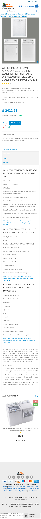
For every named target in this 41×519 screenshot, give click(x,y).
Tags (4, 158)
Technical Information (10, 149)
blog (20, 491)
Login (36, 1)
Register (30, 1)
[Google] (22, 477)
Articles (24, 491)
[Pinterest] (27, 477)
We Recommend (12, 488)
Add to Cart (16, 123)
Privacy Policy (8, 491)
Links (29, 491)
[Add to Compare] (9, 127)
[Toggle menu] (16, 5)
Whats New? (30, 487)
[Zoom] (37, 62)
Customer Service (33, 488)
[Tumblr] (31, 477)
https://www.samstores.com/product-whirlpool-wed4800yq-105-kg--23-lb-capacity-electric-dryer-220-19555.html (19, 278)
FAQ (16, 487)
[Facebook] (9, 477)
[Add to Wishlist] (4, 127)
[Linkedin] (18, 477)
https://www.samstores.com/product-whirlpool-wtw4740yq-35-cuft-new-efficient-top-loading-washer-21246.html (19, 223)
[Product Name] (20, 413)
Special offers (22, 488)
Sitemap (34, 491)
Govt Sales (22, 487)
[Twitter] (13, 477)
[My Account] (19, 6)
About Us (11, 487)
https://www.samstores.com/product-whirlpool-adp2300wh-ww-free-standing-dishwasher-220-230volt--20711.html (19, 340)
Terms (16, 491)
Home (5, 487)
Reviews (6, 162)
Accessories (7, 154)
